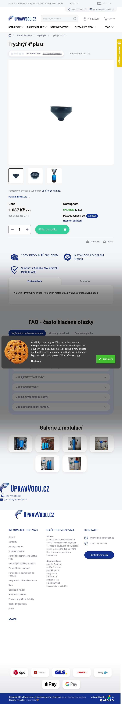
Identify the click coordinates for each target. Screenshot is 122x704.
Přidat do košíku (47, 229)
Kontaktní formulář (99, 555)
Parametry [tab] (85, 281)
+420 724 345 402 (12, 496)
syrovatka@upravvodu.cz (15, 499)
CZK (105, 3)
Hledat (74, 18)
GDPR (11, 608)
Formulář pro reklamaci (19, 568)
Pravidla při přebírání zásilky (21, 599)
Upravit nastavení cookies (74, 697)
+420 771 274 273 (98, 543)
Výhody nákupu (37, 3)
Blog (10, 585)
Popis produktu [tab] (35, 281)
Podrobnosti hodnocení (52, 54)
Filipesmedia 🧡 (31, 700)
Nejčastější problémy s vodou (21, 563)
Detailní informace (17, 197)
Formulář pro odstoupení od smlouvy (21, 574)
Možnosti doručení (72, 221)
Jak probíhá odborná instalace (22, 580)
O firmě (11, 3)
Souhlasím (108, 359)
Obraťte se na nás (51, 190)
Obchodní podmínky (17, 604)
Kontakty (22, 3)
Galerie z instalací (16, 590)
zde (78, 355)
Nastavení (36, 361)
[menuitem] (16, 27)
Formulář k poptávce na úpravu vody (22, 557)
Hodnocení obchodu (17, 594)
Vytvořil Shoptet (98, 697)
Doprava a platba (55, 3)
